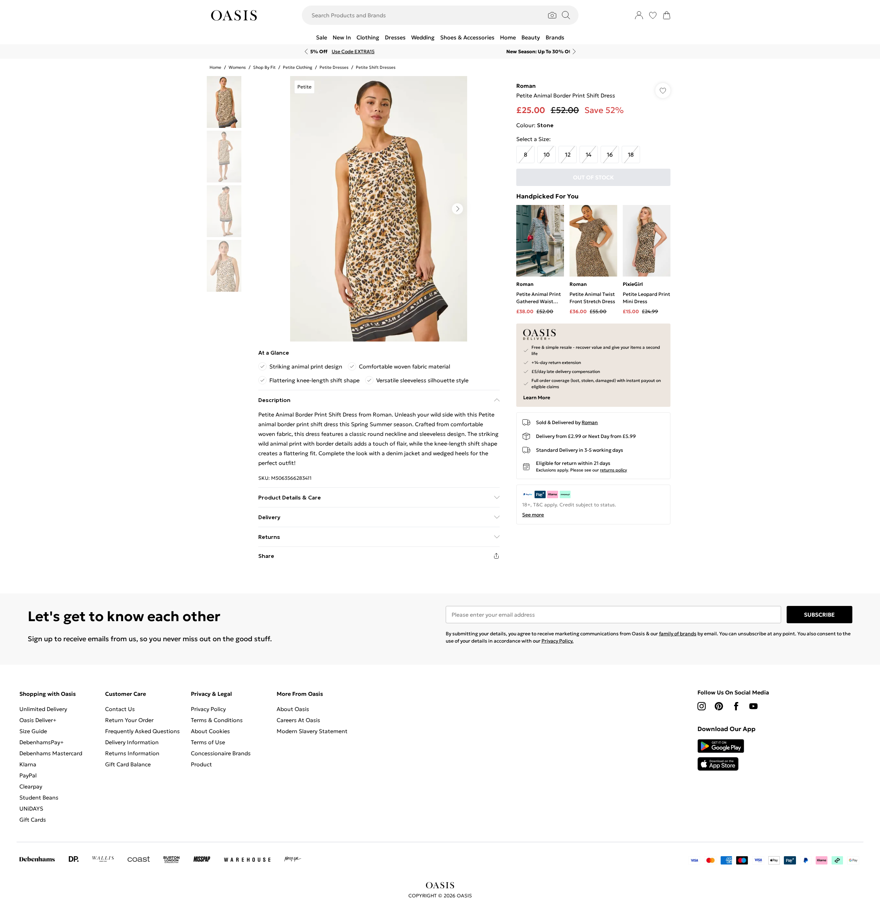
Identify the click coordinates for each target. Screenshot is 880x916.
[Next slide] (574, 51)
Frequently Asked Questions (142, 731)
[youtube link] (753, 706)
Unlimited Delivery (43, 708)
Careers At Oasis (298, 720)
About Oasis (293, 708)
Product (201, 764)
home (215, 67)
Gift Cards (32, 819)
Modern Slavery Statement (312, 731)
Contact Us (120, 708)
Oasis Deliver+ (37, 720)
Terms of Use (208, 742)
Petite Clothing (297, 67)
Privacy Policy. (557, 641)
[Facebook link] (736, 706)
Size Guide (33, 731)
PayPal (28, 775)
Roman (526, 85)
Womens (237, 67)
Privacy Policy (208, 708)
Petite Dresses (334, 67)
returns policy (613, 470)
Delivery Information (132, 742)
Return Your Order (129, 720)
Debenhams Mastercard (50, 753)
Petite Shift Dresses (376, 67)
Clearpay (30, 786)
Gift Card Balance (128, 764)
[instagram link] (701, 706)
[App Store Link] (720, 755)
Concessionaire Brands (221, 753)
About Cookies (210, 731)
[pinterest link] (719, 706)
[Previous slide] (306, 51)
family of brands (677, 633)
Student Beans (38, 797)
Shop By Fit (264, 67)
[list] (378, 209)
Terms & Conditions (217, 720)
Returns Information (132, 753)
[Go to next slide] (457, 208)
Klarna (27, 764)
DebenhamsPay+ (41, 742)
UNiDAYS (31, 808)
